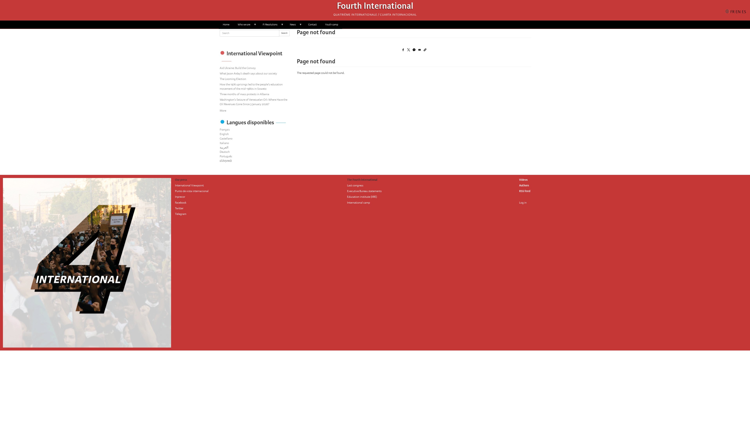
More (223, 110)
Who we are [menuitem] (242, 26)
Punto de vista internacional (192, 191)
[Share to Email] (419, 50)
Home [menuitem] (226, 24)
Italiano (224, 143)
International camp (358, 202)
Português (226, 156)
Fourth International (375, 7)
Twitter (179, 208)
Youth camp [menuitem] (331, 24)
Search (284, 33)
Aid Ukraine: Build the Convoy (238, 68)
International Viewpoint (189, 185)
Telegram (180, 214)
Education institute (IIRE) (362, 196)
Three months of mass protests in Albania (244, 94)
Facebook (180, 202)
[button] (425, 50)
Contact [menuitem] (312, 24)
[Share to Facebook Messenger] (414, 50)
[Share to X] (409, 50)
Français (225, 129)
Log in (523, 202)
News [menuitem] (291, 26)
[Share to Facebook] (403, 50)
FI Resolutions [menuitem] (268, 26)
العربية (224, 147)
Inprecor (180, 196)
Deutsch (225, 152)
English (224, 134)
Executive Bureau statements (364, 191)
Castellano (226, 138)
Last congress (355, 185)
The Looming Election (233, 79)
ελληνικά (226, 161)
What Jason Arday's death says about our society (248, 73)
